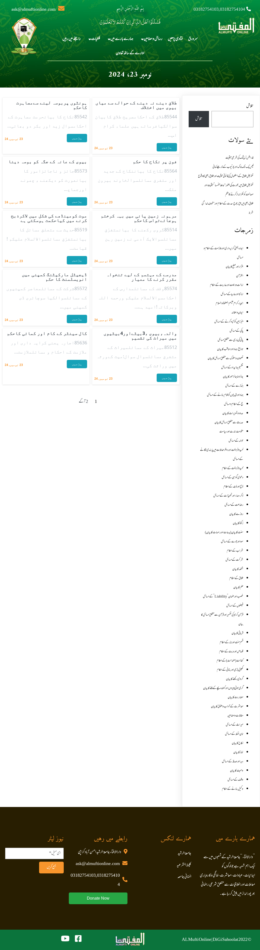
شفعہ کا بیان (237, 569)
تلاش (249, 106)
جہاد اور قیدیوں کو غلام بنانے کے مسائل (225, 395)
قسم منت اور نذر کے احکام (231, 643)
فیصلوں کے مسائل (234, 606)
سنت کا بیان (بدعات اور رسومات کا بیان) (224, 533)
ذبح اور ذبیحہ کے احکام (233, 487)
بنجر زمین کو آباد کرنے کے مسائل (228, 322)
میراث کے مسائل (234, 725)
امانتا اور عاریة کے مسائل (232, 294)
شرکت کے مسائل (234, 560)
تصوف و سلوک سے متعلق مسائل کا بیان (225, 359)
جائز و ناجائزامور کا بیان (233, 377)
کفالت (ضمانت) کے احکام (230, 661)
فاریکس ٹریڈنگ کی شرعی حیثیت (239, 158)
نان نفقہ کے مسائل (234, 734)
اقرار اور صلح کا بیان (234, 267)
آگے (82, 402)
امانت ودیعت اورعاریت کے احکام (226, 285)
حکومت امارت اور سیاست (231, 432)
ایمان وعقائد (237, 313)
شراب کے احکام (235, 551)
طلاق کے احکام (236, 578)
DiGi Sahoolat (225, 940)
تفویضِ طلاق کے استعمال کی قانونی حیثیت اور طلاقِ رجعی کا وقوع (225, 176)
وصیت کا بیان (236, 771)
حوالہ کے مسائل (236, 441)
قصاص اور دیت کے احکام (231, 652)
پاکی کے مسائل (236, 331)
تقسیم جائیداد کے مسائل (232, 368)
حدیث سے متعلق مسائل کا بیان (229, 423)
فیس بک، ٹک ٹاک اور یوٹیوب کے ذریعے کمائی (233, 167)
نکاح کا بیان (237, 743)
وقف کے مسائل (235, 780)
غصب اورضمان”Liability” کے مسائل (223, 597)
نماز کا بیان (238, 752)
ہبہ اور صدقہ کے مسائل (232, 762)
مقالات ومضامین (235, 716)
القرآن (239, 276)
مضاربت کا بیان (235, 697)
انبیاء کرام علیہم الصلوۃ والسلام (229, 304)
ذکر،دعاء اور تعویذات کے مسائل (228, 496)
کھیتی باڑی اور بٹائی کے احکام (230, 670)
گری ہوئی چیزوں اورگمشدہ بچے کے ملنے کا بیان (223, 688)
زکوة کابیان (238, 523)
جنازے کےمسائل (234, 386)
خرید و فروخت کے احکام (232, 468)
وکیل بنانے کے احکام (232, 789)
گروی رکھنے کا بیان (234, 679)
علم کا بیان (238, 588)
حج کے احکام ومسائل (233, 404)
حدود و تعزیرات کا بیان (232, 413)
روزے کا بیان (236, 514)
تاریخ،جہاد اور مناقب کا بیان (230, 349)
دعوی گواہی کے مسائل (232, 478)
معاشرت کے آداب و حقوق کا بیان (227, 707)
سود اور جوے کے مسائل (232, 542)
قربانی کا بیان (237, 633)
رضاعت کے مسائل (233, 505)
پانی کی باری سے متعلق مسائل (230, 340)
